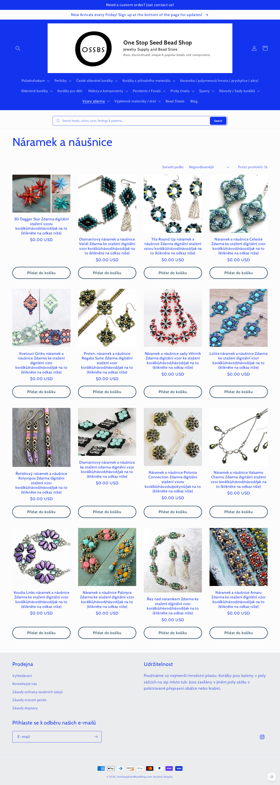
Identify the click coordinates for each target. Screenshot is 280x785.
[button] (17, 48)
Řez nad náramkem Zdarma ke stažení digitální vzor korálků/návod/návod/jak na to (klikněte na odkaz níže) (173, 606)
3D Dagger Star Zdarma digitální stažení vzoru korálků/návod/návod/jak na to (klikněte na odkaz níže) (41, 226)
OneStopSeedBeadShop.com (134, 776)
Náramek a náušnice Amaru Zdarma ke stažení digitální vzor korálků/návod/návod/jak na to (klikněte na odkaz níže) (238, 599)
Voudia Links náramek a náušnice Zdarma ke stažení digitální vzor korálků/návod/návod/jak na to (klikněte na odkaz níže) (42, 599)
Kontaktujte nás (24, 684)
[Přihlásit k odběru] (95, 737)
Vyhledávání (22, 676)
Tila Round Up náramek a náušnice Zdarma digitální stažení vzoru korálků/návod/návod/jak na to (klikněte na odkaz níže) (173, 246)
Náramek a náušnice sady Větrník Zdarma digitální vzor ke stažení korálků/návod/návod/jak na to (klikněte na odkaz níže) (173, 360)
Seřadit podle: (173, 167)
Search (218, 121)
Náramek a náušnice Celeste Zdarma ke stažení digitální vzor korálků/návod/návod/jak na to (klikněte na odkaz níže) (238, 246)
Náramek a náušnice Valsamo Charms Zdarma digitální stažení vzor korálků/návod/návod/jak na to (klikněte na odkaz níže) (238, 479)
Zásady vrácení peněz (29, 700)
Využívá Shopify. (163, 776)
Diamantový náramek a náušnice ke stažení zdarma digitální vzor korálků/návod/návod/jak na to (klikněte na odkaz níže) (107, 469)
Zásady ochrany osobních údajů (37, 692)
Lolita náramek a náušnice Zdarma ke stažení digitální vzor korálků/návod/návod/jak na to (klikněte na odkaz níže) (239, 360)
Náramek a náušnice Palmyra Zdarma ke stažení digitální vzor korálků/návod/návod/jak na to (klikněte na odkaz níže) (107, 599)
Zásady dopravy (25, 708)
